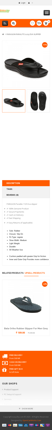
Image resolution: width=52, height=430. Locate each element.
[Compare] (39, 23)
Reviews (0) (12, 195)
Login (23, 3)
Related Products (13, 273)
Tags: (9, 189)
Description (13, 183)
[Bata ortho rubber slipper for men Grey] (26, 303)
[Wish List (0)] (32, 23)
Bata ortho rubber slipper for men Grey (26, 328)
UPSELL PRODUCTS (35, 273)
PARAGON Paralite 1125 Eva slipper (23, 34)
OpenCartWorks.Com (32, 420)
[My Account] (30, 2)
